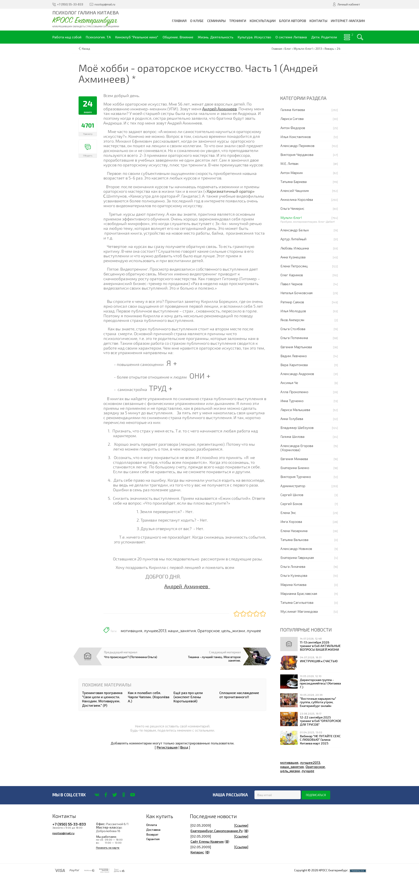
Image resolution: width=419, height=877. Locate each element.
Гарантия (153, 839)
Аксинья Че (289, 382)
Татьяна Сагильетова (296, 602)
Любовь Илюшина (294, 248)
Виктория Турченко (295, 476)
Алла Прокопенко (294, 392)
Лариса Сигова (292, 118)
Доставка (153, 829)
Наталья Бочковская (296, 293)
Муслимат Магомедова (299, 611)
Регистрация (167, 747)
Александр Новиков (296, 548)
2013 (318, 48)
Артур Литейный (293, 239)
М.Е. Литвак (289, 163)
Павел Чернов (291, 284)
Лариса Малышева (295, 410)
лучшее (254, 630)
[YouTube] (132, 794)
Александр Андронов (297, 374)
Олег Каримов (291, 275)
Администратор (292, 486)
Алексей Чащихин (294, 190)
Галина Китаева (292, 109)
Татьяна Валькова (294, 539)
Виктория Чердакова (296, 154)
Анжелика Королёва (296, 199)
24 (338, 48)
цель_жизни (233, 630)
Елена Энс (288, 512)
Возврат (152, 834)
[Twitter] (114, 794)
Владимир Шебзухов (297, 427)
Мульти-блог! (291, 217)
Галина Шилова (292, 436)
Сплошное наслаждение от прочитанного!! (239, 695)
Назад (86, 48)
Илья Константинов (295, 137)
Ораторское (208, 630)
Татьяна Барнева (293, 181)
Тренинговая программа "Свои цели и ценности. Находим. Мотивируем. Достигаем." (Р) (102, 699)
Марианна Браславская (298, 593)
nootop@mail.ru (63, 833)
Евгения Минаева (294, 459)
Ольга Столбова (292, 329)
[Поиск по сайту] (360, 37)
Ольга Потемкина (294, 338)
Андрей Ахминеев (219, 108)
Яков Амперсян (292, 320)
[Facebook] (105, 794)
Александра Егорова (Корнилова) (296, 448)
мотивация (131, 630)
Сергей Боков (291, 504)
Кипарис (197, 852)
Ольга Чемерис (292, 208)
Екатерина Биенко (294, 468)
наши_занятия (182, 630)
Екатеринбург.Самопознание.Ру (217, 831)
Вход (184, 747)
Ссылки (241, 825)
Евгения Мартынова (296, 347)
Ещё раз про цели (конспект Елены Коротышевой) (188, 697)
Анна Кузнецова (293, 257)
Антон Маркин (291, 173)
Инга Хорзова (291, 521)
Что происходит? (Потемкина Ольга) (130, 657)
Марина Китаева (293, 584)
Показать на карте (107, 847)
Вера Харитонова (294, 365)
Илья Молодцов (293, 311)
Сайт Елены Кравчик (207, 841)
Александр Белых (294, 230)
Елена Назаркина (293, 531)
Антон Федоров (292, 128)
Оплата (151, 825)
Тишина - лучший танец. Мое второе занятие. (214, 658)
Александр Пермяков (297, 145)
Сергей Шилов (291, 495)
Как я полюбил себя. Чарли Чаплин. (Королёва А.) (148, 697)
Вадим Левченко (293, 356)
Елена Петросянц (294, 266)
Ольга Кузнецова (293, 575)
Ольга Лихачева (292, 566)
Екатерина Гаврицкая (297, 557)
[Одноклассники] (123, 794)
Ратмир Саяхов (292, 302)
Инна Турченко (292, 401)
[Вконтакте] (96, 794)
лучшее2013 (155, 630)
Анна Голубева (291, 418)
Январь (329, 48)
